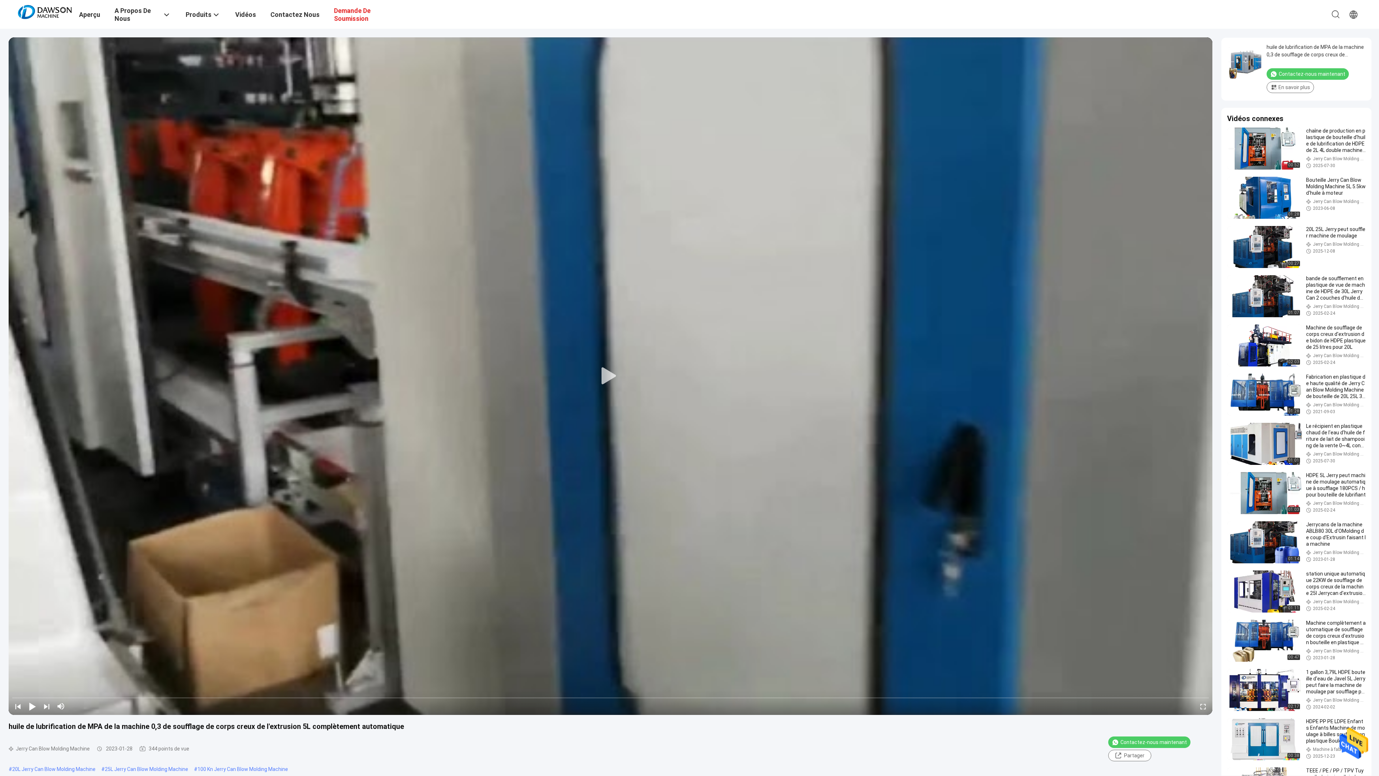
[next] (47, 706)
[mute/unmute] (61, 706)
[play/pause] (32, 706)
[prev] (18, 706)
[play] (610, 376)
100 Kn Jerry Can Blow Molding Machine (243, 769)
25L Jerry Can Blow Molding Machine (146, 769)
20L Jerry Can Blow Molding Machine (54, 769)
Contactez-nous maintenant (1153, 742)
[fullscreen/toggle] (1203, 706)
